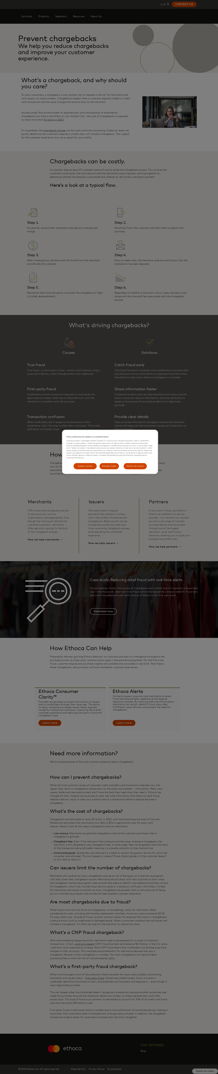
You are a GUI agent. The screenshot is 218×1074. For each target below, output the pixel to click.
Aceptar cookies (85, 466)
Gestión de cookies (135, 466)
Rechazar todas (109, 466)
